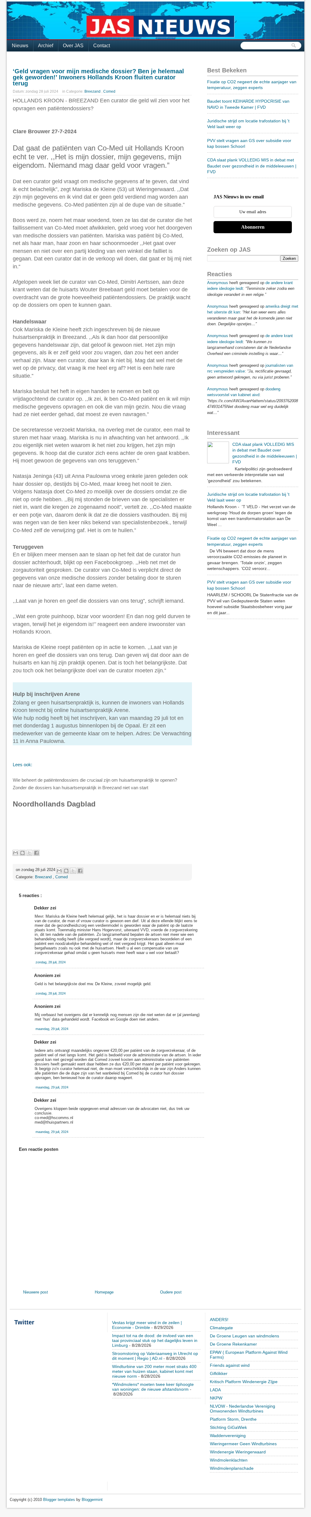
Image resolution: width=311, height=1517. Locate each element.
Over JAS (73, 45)
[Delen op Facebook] (36, 853)
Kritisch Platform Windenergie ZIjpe (244, 1381)
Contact (101, 45)
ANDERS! (219, 1319)
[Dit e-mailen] (15, 853)
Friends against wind (230, 1365)
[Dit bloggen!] (22, 853)
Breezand (92, 91)
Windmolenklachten (229, 1460)
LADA (215, 1389)
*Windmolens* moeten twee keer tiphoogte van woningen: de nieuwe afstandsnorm (153, 1387)
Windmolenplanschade (232, 1468)
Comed (109, 91)
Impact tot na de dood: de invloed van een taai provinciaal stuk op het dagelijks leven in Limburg (154, 1340)
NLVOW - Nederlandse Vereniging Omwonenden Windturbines (242, 1408)
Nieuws (20, 45)
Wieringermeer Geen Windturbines (243, 1443)
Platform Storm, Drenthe (233, 1419)
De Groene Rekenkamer (233, 1344)
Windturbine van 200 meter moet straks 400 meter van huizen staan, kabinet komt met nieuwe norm (154, 1371)
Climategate (221, 1327)
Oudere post (171, 1292)
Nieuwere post (35, 1292)
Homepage (104, 1292)
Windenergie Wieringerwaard (238, 1451)
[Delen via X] (29, 853)
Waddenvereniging (228, 1435)
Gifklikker (218, 1373)
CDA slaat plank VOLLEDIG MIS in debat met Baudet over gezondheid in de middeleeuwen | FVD (251, 165)
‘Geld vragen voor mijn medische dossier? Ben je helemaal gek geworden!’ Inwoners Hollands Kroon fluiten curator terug (98, 77)
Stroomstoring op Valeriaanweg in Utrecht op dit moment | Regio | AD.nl (155, 1356)
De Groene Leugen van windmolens (244, 1335)
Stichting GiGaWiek (228, 1427)
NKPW (216, 1398)
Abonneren (253, 227)
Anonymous (217, 282)
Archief (45, 45)
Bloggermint (92, 1499)
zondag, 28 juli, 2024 (51, 962)
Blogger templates (59, 1499)
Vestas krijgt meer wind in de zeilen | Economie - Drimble (147, 1325)
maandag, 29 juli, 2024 (52, 1029)
